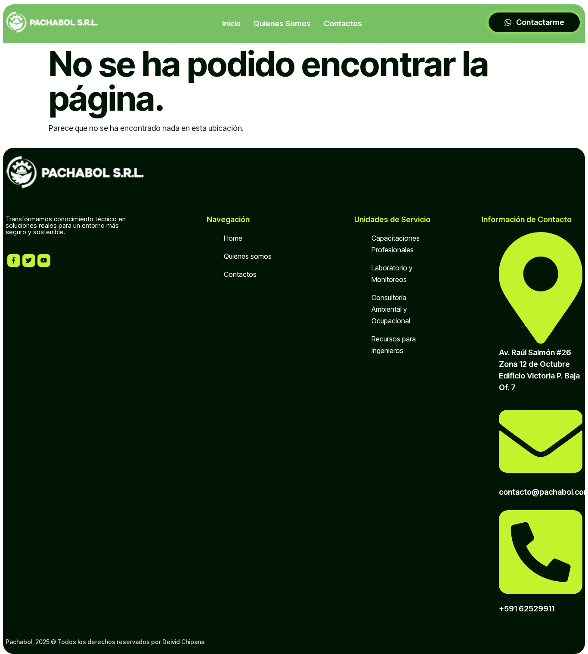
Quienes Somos (282, 23)
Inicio (231, 23)
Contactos (343, 23)
